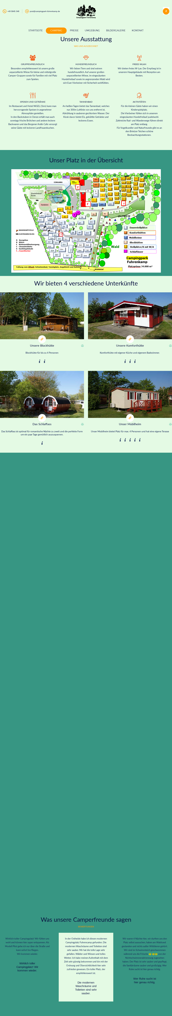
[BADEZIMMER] (125, 361)
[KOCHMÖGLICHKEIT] (44, 361)
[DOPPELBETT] (39, 361)
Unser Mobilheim (130, 424)
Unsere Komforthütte (130, 345)
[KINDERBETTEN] (130, 440)
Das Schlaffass (42, 424)
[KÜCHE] (134, 361)
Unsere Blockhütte (42, 345)
